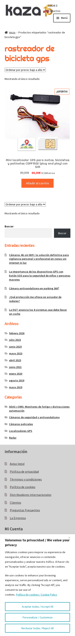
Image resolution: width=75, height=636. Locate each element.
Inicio (12, 32)
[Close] (70, 537)
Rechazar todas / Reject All (37, 628)
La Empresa (18, 518)
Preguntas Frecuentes (25, 510)
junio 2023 (15, 346)
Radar (12, 437)
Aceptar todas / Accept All (37, 606)
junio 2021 (15, 367)
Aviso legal (17, 464)
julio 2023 (15, 340)
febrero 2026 (16, 333)
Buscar (9, 226)
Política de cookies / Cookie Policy (36, 594)
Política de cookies (22, 487)
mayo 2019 (15, 387)
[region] (37, 585)
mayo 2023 (15, 353)
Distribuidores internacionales (30, 495)
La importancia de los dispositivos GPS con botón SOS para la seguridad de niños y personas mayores (39, 275)
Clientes (15, 503)
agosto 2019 (16, 380)
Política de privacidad (24, 471)
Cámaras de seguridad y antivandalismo (34, 417)
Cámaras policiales (21, 424)
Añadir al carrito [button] (37, 183)
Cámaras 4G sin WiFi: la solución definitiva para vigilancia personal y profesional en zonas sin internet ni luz (39, 259)
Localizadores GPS (20, 431)
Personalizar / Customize (38, 617)
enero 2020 (15, 373)
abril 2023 (15, 360)
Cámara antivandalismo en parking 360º (34, 288)
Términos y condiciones (26, 479)
